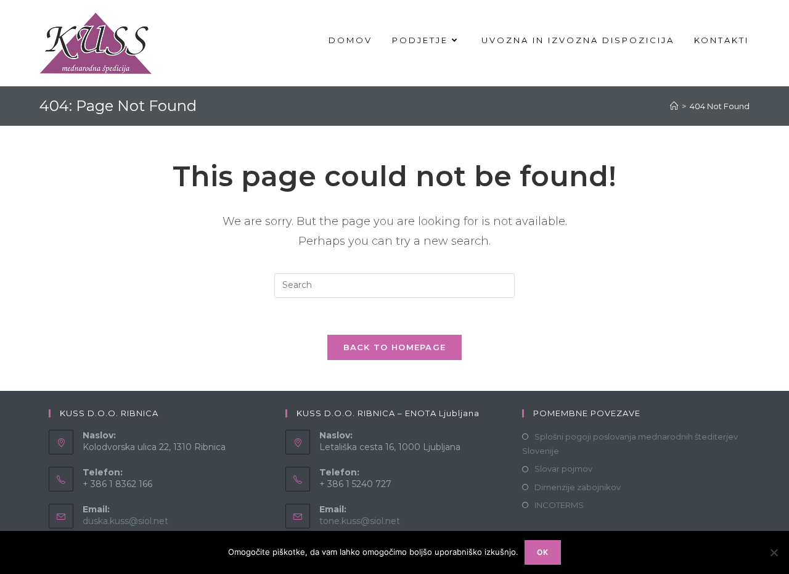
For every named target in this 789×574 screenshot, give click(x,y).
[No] (773, 552)
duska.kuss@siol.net (125, 521)
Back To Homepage (394, 347)
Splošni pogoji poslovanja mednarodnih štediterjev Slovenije (630, 444)
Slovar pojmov (563, 469)
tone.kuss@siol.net (359, 521)
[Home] (674, 106)
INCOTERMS (559, 505)
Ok (543, 552)
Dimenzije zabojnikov (577, 487)
